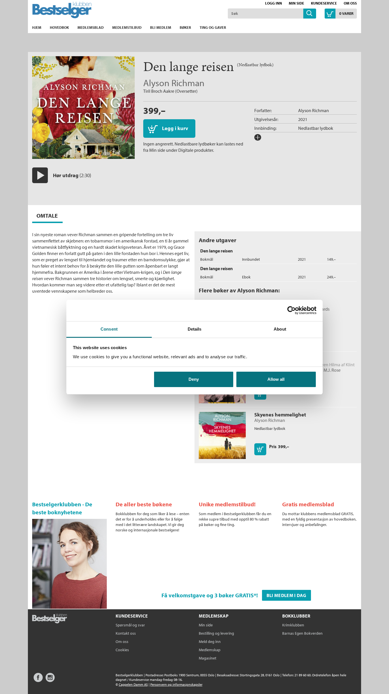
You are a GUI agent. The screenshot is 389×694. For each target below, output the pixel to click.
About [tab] (280, 329)
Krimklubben (293, 625)
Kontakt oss (126, 633)
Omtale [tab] (47, 215)
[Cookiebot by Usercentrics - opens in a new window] (291, 310)
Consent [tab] (109, 329)
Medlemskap (209, 649)
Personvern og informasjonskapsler (176, 684)
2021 (302, 119)
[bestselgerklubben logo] (49, 619)
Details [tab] (195, 329)
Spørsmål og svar (130, 625)
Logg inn (273, 3)
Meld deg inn (210, 641)
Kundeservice (324, 3)
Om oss (350, 3)
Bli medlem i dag (286, 595)
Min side (296, 3)
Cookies (122, 649)
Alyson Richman (173, 82)
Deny (194, 379)
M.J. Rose (332, 370)
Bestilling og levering (216, 633)
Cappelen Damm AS (133, 684)
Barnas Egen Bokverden (302, 633)
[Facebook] (38, 680)
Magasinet (207, 658)
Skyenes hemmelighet (280, 414)
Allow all (275, 379)
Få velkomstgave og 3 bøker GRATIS (207, 595)
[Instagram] (50, 680)
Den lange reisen (216, 251)
